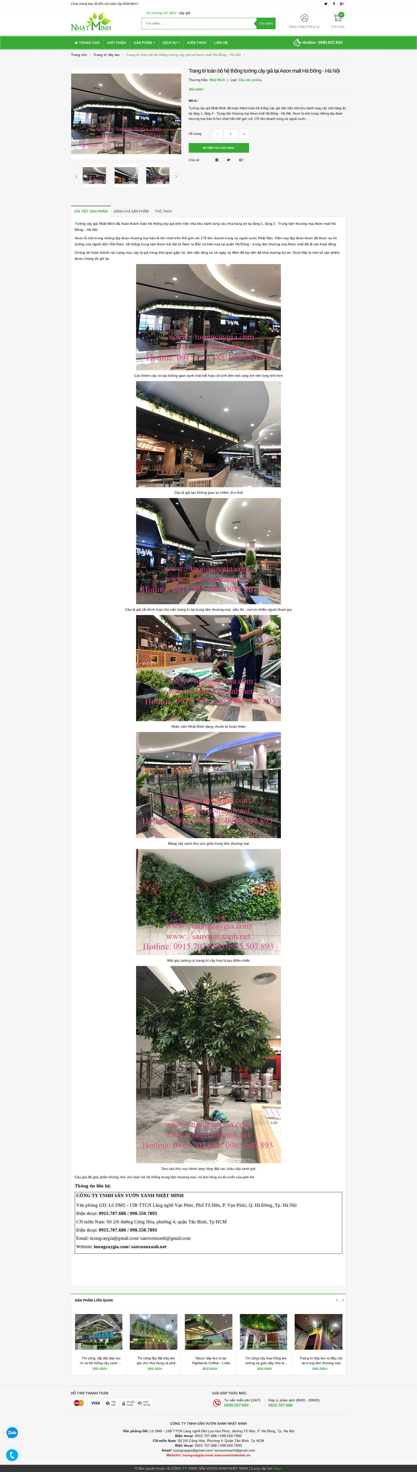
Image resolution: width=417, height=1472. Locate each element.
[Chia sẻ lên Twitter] (229, 160)
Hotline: (322, 43)
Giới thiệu (116, 43)
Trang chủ (89, 43)
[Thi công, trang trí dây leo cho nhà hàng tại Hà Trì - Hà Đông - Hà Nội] (318, 1332)
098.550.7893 (231, 1436)
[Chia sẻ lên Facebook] (217, 160)
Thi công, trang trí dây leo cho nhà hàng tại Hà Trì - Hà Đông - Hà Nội (321, 1362)
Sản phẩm (143, 43)
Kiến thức (197, 43)
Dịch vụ (170, 43)
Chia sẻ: (194, 160)
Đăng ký (314, 26)
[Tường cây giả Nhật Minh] (102, 22)
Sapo (277, 1468)
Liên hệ (221, 43)
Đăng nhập (297, 26)
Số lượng (195, 134)
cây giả (184, 13)
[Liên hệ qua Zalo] (12, 1433)
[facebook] (334, 4)
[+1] (241, 160)
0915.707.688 (280, 1405)
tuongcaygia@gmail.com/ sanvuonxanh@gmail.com (208, 1450)
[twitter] (326, 4)
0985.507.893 (236, 1405)
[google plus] (342, 4)
